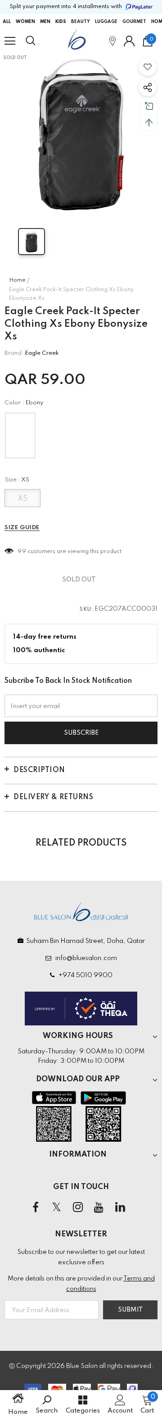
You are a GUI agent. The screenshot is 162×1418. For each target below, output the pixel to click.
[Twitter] (57, 1207)
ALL (7, 21)
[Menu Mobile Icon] (9, 41)
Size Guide (22, 528)
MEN (45, 21)
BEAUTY (80, 21)
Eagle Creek (42, 353)
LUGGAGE (106, 21)
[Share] (148, 87)
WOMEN (25, 21)
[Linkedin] (120, 1207)
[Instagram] (78, 1207)
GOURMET (134, 21)
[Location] (113, 41)
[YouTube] (99, 1207)
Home (17, 280)
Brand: (13, 353)
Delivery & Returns (53, 797)
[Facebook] (35, 1207)
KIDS (60, 21)
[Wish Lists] (148, 67)
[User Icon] (129, 41)
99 (22, 551)
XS (23, 499)
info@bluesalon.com (85, 958)
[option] (81, 133)
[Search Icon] (39, 41)
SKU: (86, 609)
